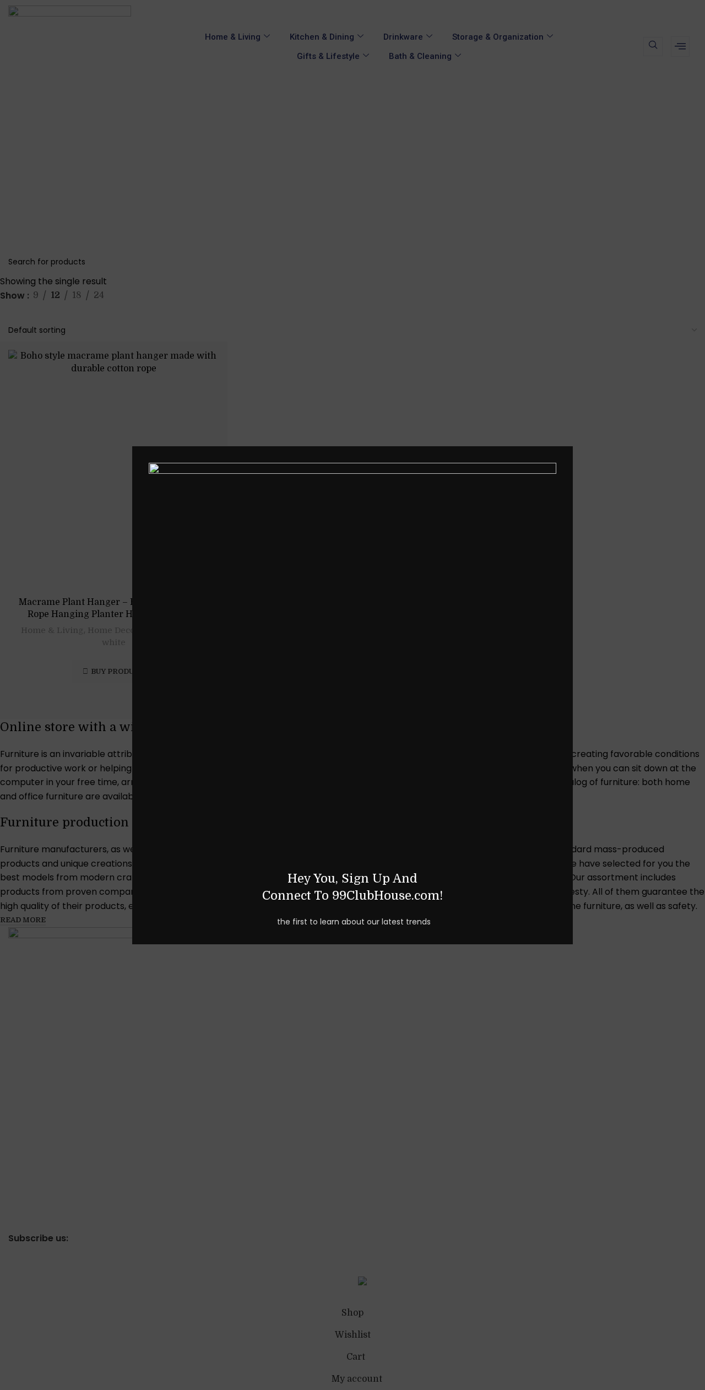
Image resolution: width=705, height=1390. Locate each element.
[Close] (567, 432)
